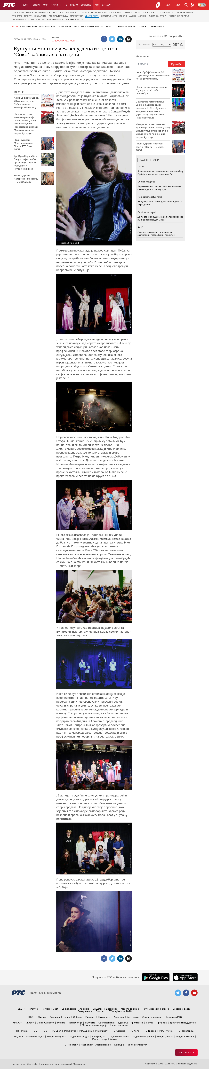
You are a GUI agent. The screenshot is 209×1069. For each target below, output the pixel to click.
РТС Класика (118, 1030)
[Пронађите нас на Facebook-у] (186, 993)
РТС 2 (34, 1030)
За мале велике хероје (94, 1025)
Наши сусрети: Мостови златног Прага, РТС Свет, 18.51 (23, 144)
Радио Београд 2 (56, 1036)
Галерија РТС (149, 12)
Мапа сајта (186, 1052)
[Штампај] (128, 39)
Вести (26, 5)
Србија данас (69, 1008)
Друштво (98, 1008)
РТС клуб (17, 16)
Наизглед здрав (119, 1025)
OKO (45, 5)
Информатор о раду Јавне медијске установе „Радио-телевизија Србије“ (78, 12)
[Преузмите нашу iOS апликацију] (185, 977)
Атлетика (119, 1016)
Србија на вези (28, 26)
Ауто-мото (133, 1016)
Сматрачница (85, 1011)
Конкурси (34, 19)
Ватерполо (104, 1016)
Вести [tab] (19, 92)
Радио (74, 5)
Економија (112, 1008)
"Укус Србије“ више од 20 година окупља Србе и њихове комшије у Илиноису (26, 102)
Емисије (86, 5)
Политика (33, 1008)
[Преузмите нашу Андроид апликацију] (155, 977)
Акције (128, 12)
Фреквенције (157, 26)
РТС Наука (70, 1030)
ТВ (65, 5)
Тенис (66, 1016)
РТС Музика (166, 1030)
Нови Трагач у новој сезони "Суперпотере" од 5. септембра (151, 90)
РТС (97, 5)
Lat (168, 5)
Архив (113, 1039)
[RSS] (192, 5)
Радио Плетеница (119, 1036)
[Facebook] (104, 39)
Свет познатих (106, 1022)
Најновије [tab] (142, 56)
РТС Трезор (149, 1030)
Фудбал (42, 1016)
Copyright (32, 1063)
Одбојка (77, 1016)
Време (165, 1008)
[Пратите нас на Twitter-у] (178, 993)
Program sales (74, 19)
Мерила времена (130, 1008)
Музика (61, 1022)
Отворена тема (47, 26)
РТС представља (58, 16)
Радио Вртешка (185, 1036)
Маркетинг (76, 16)
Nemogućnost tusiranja (149, 196)
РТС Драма (85, 1030)
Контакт (143, 26)
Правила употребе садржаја (55, 1063)
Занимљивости (45, 1022)
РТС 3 (44, 1030)
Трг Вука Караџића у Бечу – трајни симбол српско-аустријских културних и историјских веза (25, 162)
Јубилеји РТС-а (157, 16)
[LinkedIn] (120, 39)
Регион (46, 1008)
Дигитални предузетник (183, 1022)
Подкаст (100, 1011)
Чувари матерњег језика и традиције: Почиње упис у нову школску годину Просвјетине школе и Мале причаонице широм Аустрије (26, 124)
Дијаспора (91, 16)
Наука (149, 1022)
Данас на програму (68, 26)
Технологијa (75, 1022)
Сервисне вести (181, 1008)
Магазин (56, 5)
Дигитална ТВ (109, 16)
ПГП (137, 12)
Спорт (36, 5)
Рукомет (90, 1016)
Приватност (18, 1063)
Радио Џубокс (165, 1036)
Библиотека (19, 19)
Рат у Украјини (151, 1008)
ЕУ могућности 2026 (120, 1011)
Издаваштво (167, 12)
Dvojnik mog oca (146, 181)
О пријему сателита (125, 26)
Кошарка (55, 1016)
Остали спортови (151, 1016)
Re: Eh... (141, 227)
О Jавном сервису (22, 12)
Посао (123, 16)
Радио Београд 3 (79, 1036)
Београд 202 (99, 1036)
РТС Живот (101, 1030)
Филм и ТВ (137, 1022)
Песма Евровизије (53, 19)
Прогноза (144, 44)
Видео (108, 26)
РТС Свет (55, 1030)
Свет (55, 1008)
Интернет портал (179, 16)
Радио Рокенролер (143, 1036)
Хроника (84, 1008)
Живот (30, 1022)
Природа (161, 1022)
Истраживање (185, 12)
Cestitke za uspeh (146, 212)
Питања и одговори (92, 26)
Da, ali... (141, 166)
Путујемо (90, 1022)
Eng (178, 5)
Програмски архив (35, 16)
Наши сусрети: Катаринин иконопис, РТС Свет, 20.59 (26, 178)
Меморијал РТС (173, 1016)
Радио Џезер (99, 1039)
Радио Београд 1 (34, 1036)
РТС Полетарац (184, 1030)
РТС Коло (134, 1030)
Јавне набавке (137, 16)
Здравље (123, 1022)
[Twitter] (112, 39)
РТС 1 (24, 1030)
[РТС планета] (158, 5)
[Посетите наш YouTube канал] (194, 993)
